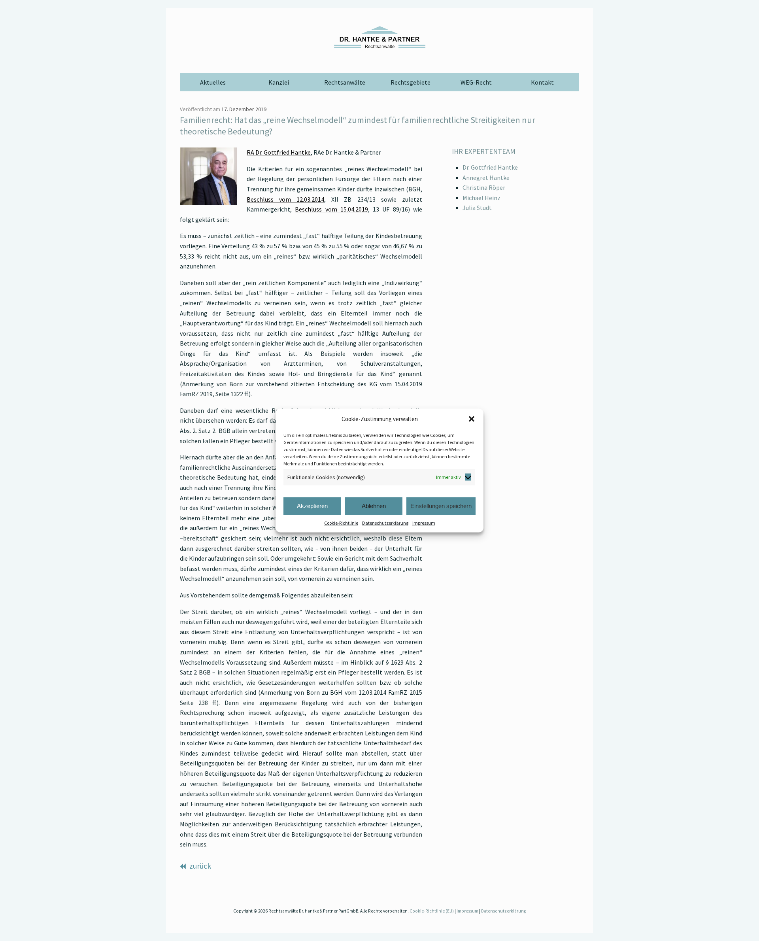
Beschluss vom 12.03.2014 (285, 199)
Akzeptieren (312, 506)
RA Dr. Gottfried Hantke (279, 152)
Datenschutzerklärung (385, 522)
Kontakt (542, 82)
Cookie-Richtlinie (341, 522)
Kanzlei (278, 82)
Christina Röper (484, 187)
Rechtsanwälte (344, 82)
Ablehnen (374, 506)
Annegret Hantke (486, 177)
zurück (199, 866)
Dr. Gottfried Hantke (490, 167)
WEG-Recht (476, 82)
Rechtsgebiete (410, 82)
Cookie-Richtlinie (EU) (432, 911)
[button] (472, 419)
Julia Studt (477, 208)
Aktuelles (213, 82)
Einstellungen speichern (441, 506)
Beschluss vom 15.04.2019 (331, 209)
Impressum (423, 522)
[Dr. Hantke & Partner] (379, 37)
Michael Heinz (481, 198)
